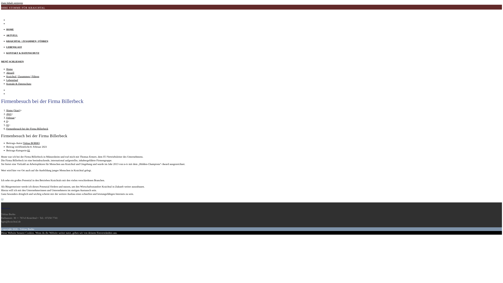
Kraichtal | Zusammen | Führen (22, 76)
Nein (123, 232)
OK (119, 232)
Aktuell (10, 72)
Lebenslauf (12, 80)
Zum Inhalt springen (12, 2)
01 (28, 150)
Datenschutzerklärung (137, 232)
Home (9, 69)
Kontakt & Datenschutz (18, 83)
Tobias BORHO (31, 143)
